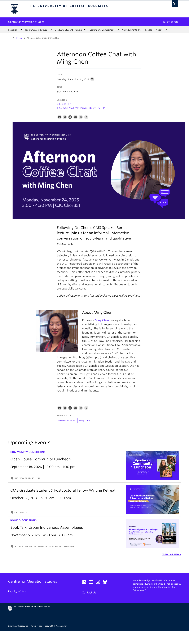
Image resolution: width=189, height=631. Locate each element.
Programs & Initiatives (36, 30)
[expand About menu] (165, 29)
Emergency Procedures (18, 626)
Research (12, 30)
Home (10, 38)
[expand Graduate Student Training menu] (85, 29)
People (148, 30)
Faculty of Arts (170, 22)
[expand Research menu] (20, 29)
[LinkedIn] (59, 117)
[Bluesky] (64, 117)
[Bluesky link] (106, 582)
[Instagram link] (99, 582)
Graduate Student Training (68, 30)
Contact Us (89, 592)
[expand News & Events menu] (140, 29)
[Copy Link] (80, 117)
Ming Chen (102, 320)
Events (19, 38)
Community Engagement (101, 30)
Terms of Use (36, 626)
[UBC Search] (175, 3)
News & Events (129, 30)
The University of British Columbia (14, 8)
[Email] (75, 117)
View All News (171, 554)
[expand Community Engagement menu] (117, 29)
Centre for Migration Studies (26, 21)
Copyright (49, 626)
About (159, 30)
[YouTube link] (92, 582)
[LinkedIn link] (85, 582)
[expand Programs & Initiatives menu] (50, 29)
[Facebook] (70, 117)
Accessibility (61, 626)
